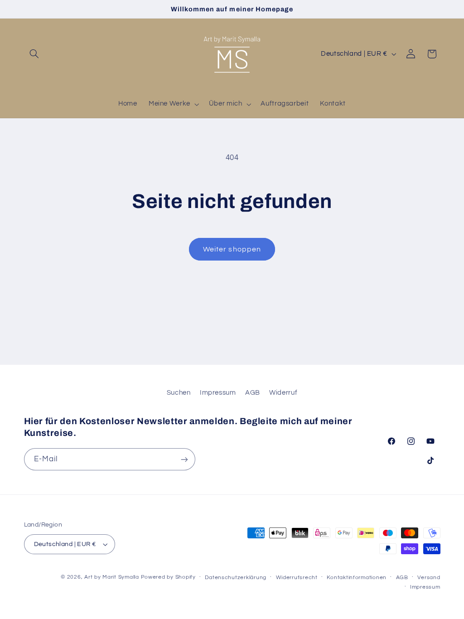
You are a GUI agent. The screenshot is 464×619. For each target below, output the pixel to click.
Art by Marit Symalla (111, 577)
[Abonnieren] (184, 459)
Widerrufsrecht (297, 577)
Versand (428, 577)
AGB (252, 392)
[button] (34, 54)
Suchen (179, 392)
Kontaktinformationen (357, 577)
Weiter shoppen (232, 249)
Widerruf (283, 392)
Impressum (218, 392)
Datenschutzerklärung (235, 577)
